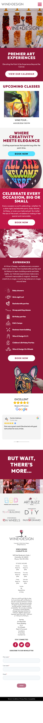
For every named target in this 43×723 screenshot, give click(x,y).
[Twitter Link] (21, 644)
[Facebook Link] (15, 644)
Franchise (21, 633)
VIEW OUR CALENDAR (21, 74)
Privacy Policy (23, 699)
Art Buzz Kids (21, 621)
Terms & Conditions (13, 699)
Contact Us (21, 635)
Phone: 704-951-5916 (21, 559)
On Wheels (21, 627)
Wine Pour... (21, 120)
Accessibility (31, 699)
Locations (21, 631)
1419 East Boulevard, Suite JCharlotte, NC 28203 (21, 556)
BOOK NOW (21, 153)
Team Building (21, 623)
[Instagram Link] (27, 644)
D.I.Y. (21, 625)
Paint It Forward (21, 629)
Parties (21, 620)
